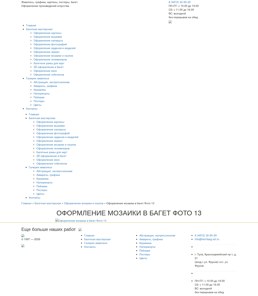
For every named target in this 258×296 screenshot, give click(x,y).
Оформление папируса (48, 40)
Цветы (37, 105)
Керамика (40, 89)
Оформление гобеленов (49, 74)
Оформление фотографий (50, 44)
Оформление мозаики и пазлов (53, 55)
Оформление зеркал (46, 52)
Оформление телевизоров (50, 59)
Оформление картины (47, 33)
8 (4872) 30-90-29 (180, 2)
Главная (31, 25)
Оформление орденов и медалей (55, 48)
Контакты (31, 108)
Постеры (39, 101)
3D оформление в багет (48, 67)
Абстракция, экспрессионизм (52, 82)
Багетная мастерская (39, 29)
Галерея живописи (37, 78)
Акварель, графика (45, 86)
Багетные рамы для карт (49, 63)
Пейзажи (39, 97)
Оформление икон (45, 70)
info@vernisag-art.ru (207, 239)
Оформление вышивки (48, 36)
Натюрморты (42, 93)
